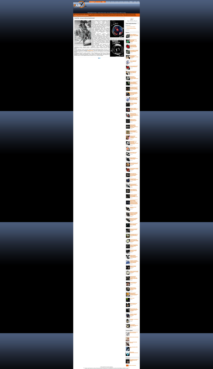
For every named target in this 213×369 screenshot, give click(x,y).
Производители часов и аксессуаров (92, 1)
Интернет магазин (103, 1)
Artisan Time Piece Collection (131, 26)
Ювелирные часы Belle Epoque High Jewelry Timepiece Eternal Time (112, 14)
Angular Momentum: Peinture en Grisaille (129, 14)
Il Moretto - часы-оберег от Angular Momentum (95, 14)
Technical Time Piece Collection (131, 28)
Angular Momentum (90, 50)
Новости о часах (131, 1)
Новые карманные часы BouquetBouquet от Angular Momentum (99, 15)
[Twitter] (99, 58)
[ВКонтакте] (98, 58)
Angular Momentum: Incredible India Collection (116, 15)
